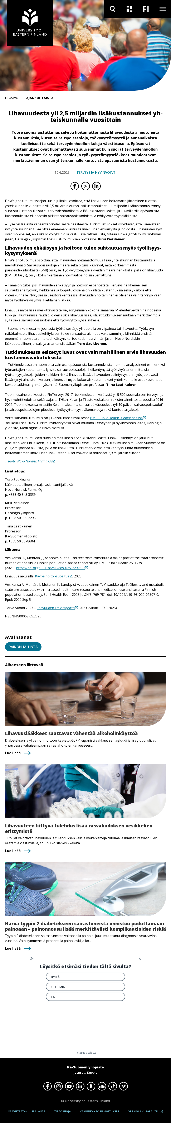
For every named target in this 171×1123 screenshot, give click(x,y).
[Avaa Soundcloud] (101, 1086)
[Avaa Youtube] (69, 1086)
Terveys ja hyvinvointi (96, 172)
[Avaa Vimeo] (123, 1086)
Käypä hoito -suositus (52, 576)
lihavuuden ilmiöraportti (56, 608)
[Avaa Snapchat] (91, 1086)
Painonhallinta (23, 647)
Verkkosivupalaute (147, 1113)
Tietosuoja (62, 1111)
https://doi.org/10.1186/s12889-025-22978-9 (50, 568)
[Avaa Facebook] (47, 1086)
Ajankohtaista (40, 98)
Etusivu (11, 98)
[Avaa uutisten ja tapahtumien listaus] (129, 9)
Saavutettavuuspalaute (26, 1111)
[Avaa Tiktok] (112, 1086)
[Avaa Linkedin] (80, 1086)
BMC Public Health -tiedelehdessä (116, 418)
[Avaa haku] (112, 9)
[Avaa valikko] (162, 9)
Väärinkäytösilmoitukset (99, 1111)
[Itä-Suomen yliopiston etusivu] (30, 23)
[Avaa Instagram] (58, 1086)
